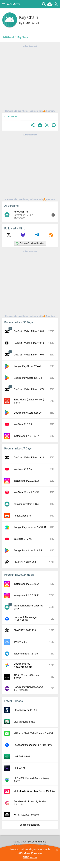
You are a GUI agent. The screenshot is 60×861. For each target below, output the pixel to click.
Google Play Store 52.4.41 (28, 366)
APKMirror (13, 4)
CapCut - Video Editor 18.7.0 (29, 389)
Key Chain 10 (21, 211)
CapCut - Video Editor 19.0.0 (29, 354)
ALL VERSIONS (11, 117)
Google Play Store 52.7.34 (28, 377)
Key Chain (23, 37)
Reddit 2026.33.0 (23, 515)
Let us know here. (37, 841)
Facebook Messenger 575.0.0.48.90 (25, 619)
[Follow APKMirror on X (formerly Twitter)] (9, 235)
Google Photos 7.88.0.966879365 (23, 665)
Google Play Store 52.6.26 (28, 412)
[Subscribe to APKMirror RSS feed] (51, 235)
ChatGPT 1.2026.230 (25, 630)
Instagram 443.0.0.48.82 (27, 595)
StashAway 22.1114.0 (25, 710)
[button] (33, 125)
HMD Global (31, 23)
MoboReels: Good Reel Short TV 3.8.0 (34, 791)
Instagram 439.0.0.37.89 (27, 435)
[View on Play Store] (40, 125)
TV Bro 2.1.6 (20, 642)
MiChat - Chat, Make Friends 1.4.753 (33, 733)
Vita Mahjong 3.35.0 (24, 721)
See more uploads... (30, 824)
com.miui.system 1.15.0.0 (27, 504)
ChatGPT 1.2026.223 (25, 562)
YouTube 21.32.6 (23, 538)
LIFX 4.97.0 (20, 768)
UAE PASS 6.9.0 (22, 756)
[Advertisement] (30, 78)
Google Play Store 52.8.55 (28, 550)
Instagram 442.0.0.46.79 (27, 480)
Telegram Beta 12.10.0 (26, 653)
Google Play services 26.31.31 (30, 527)
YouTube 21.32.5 (23, 424)
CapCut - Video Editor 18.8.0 (29, 331)
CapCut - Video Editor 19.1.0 (29, 343)
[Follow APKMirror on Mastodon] (23, 235)
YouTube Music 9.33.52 (26, 492)
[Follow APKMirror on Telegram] (37, 235)
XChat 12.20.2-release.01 (27, 814)
